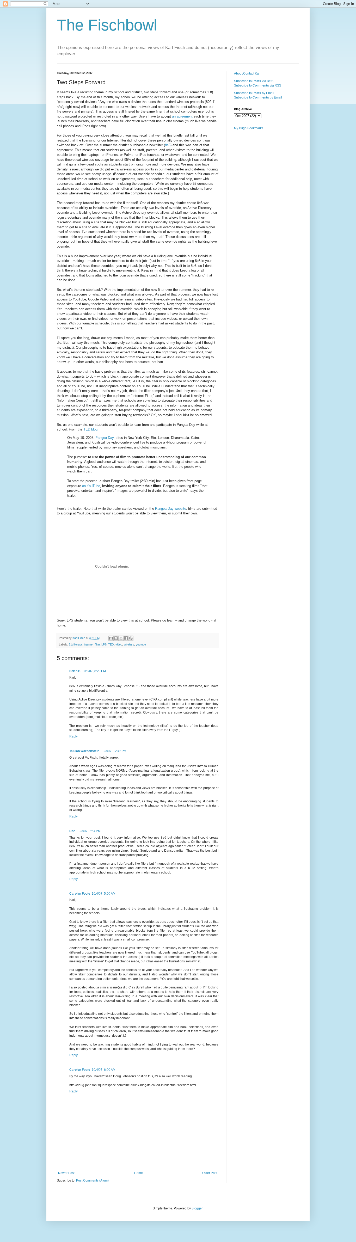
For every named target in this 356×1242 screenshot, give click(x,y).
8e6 (167, 145)
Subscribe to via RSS (253, 81)
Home (138, 1173)
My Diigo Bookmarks (248, 128)
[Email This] (111, 638)
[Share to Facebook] (125, 638)
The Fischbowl (107, 25)
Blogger (197, 1208)
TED (111, 644)
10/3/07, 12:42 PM (113, 751)
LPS (104, 644)
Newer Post (66, 1173)
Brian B (75, 671)
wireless (129, 644)
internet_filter (92, 644)
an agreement (182, 116)
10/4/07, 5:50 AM (103, 893)
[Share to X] (121, 638)
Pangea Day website (170, 509)
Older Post (209, 1173)
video (118, 644)
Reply (73, 736)
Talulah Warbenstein (84, 751)
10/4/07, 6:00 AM (103, 1070)
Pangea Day (104, 438)
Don (72, 831)
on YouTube (91, 486)
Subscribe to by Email (254, 93)
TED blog (90, 429)
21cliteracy (75, 644)
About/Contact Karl (247, 73)
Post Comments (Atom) (92, 1180)
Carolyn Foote (79, 893)
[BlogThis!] (116, 638)
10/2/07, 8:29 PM (94, 671)
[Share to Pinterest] (130, 638)
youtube (141, 644)
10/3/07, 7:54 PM (89, 831)
